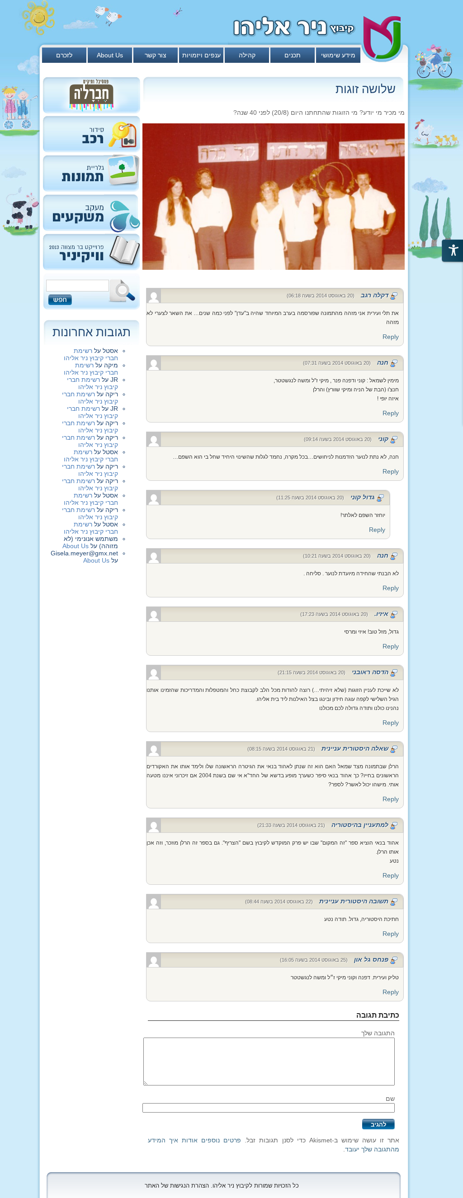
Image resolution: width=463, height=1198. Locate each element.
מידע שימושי (338, 55)
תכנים (292, 55)
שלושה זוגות (365, 89)
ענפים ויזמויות (201, 55)
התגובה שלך (378, 1033)
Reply (391, 336)
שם (390, 1098)
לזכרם (64, 55)
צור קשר (155, 55)
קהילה (247, 55)
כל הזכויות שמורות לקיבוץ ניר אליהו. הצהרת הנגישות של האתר (222, 1185)
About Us (110, 55)
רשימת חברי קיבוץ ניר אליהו (91, 354)
